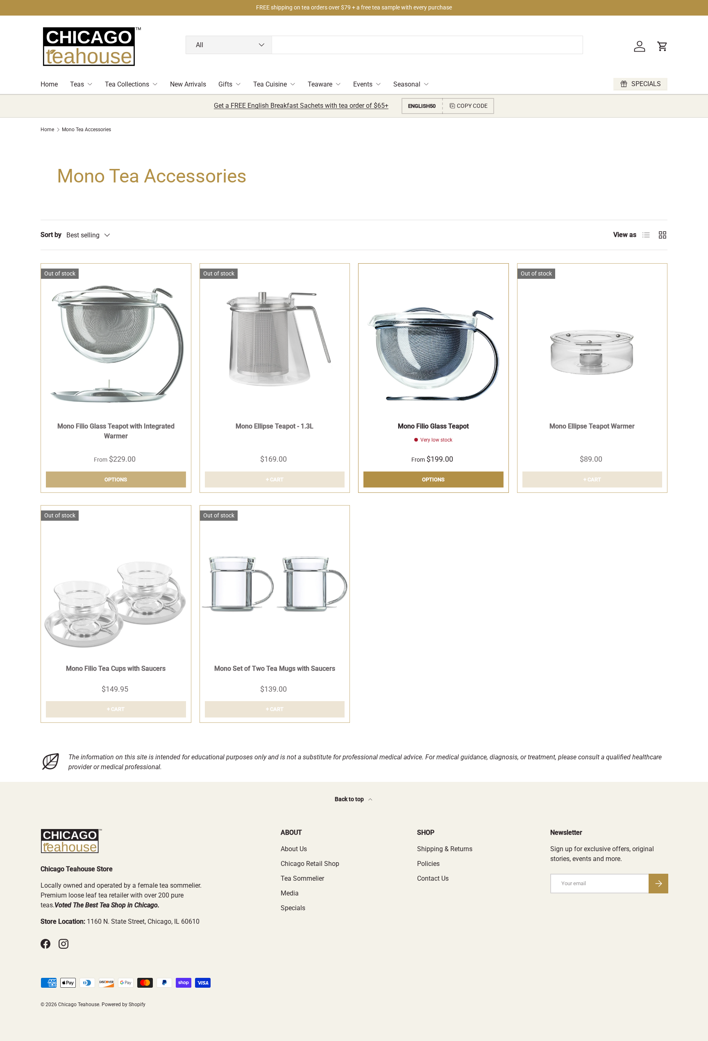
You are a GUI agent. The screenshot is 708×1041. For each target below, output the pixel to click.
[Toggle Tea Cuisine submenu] (292, 84)
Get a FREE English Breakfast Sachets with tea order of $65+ (301, 105)
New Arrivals (188, 84)
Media (290, 893)
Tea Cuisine (270, 84)
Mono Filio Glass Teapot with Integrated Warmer (116, 431)
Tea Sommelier (302, 878)
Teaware (320, 84)
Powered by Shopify (123, 1004)
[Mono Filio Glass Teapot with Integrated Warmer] (116, 339)
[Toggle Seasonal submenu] (426, 84)
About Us (294, 849)
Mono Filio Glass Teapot (433, 426)
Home (49, 84)
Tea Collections (127, 84)
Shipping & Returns (444, 849)
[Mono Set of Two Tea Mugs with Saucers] (275, 581)
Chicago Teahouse (78, 1004)
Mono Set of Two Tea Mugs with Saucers (274, 668)
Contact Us (433, 878)
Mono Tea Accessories (86, 129)
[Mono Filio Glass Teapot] (433, 339)
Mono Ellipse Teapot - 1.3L (274, 426)
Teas (77, 84)
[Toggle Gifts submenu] (238, 84)
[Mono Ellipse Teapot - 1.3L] (275, 339)
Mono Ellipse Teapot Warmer (592, 426)
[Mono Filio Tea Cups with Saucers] (116, 581)
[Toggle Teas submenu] (90, 84)
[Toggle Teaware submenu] (338, 84)
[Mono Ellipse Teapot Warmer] (592, 339)
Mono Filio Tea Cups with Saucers (116, 668)
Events (362, 84)
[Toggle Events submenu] (378, 84)
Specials (293, 908)
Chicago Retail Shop (310, 864)
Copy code (472, 106)
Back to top (350, 799)
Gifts (225, 84)
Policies (428, 864)
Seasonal (406, 84)
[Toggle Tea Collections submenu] (155, 84)
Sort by (51, 235)
